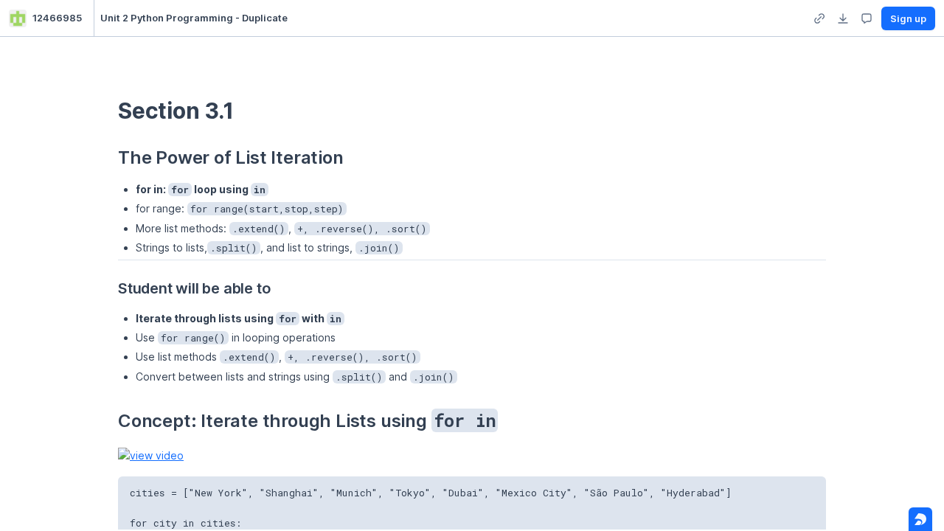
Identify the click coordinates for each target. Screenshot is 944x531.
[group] (819, 18)
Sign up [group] (908, 18)
